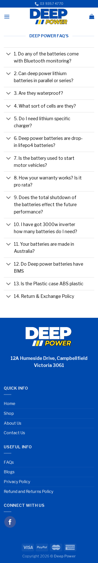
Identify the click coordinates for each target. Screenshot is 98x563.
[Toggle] (9, 54)
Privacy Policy (17, 481)
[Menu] (7, 16)
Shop (9, 413)
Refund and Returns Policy (28, 491)
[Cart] (91, 16)
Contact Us (14, 432)
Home (9, 403)
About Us (12, 423)
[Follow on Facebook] (10, 522)
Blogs (9, 472)
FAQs (9, 462)
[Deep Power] (49, 16)
